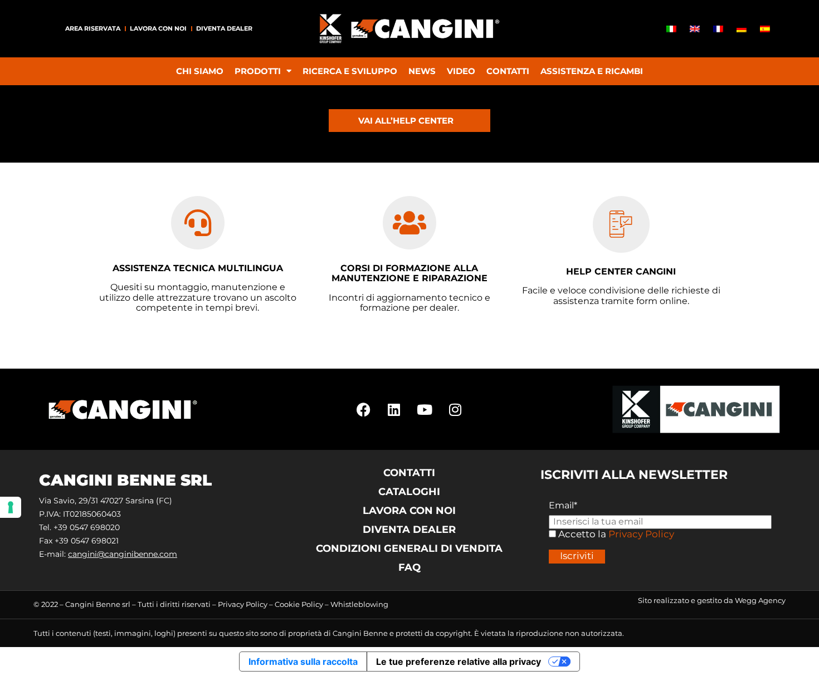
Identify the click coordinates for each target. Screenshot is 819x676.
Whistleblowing (359, 604)
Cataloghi (409, 492)
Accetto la (581, 534)
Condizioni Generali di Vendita (409, 548)
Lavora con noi (158, 28)
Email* (563, 506)
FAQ (409, 567)
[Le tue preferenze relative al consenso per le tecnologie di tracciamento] (10, 507)
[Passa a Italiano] (671, 28)
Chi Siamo (199, 71)
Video (461, 71)
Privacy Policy (641, 534)
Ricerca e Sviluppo (350, 71)
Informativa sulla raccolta (303, 661)
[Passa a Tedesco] (741, 28)
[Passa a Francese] (718, 28)
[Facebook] (363, 409)
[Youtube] (424, 409)
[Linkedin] (394, 409)
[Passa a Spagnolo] (765, 28)
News (422, 71)
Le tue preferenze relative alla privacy (458, 661)
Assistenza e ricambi (591, 71)
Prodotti (258, 71)
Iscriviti (577, 555)
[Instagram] (455, 409)
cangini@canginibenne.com (122, 554)
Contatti (507, 71)
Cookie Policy (299, 604)
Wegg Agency (760, 600)
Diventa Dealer (224, 28)
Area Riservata (92, 28)
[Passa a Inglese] (694, 28)
